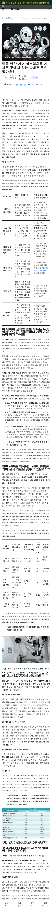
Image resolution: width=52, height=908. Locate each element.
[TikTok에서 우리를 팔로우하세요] (17, 85)
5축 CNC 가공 (10, 506)
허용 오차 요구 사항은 (27, 705)
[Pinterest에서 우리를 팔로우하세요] (37, 84)
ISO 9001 (32, 427)
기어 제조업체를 (16, 613)
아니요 (8, 6)
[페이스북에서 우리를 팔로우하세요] (41, 84)
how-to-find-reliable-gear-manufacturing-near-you (30, 18)
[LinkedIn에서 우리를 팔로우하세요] (21, 85)
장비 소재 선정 (14, 856)
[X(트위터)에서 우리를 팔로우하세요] (33, 85)
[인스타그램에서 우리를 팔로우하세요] (25, 85)
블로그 (8, 18)
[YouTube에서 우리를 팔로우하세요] (29, 84)
